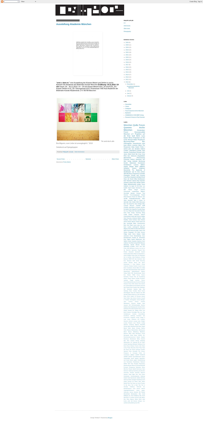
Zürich (140, 399)
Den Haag (132, 209)
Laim (125, 319)
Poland (143, 195)
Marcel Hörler (127, 328)
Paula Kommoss (136, 349)
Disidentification (135, 271)
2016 (127, 67)
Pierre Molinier (136, 234)
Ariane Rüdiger (127, 255)
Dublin (129, 273)
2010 (127, 82)
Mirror (131, 138)
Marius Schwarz (136, 328)
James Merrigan (141, 299)
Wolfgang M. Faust (129, 395)
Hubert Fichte (139, 147)
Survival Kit (131, 381)
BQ (128, 173)
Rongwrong (132, 367)
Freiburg (143, 282)
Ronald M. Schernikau (138, 237)
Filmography (127, 31)
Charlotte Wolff (140, 205)
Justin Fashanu (133, 219)
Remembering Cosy (139, 235)
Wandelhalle (127, 393)
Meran (125, 331)
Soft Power (142, 374)
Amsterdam (141, 130)
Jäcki (139, 219)
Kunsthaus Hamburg (129, 315)
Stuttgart (134, 379)
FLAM (125, 214)
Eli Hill (137, 186)
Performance (132, 152)
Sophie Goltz (127, 377)
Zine (125, 399)
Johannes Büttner (136, 218)
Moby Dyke (132, 333)
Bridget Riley (141, 203)
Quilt (133, 136)
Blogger (110, 417)
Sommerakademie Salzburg (138, 376)
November (130, 84)
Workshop (126, 244)
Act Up (141, 248)
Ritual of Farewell (136, 365)
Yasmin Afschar (135, 244)
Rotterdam (138, 367)
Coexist (140, 266)
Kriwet (137, 221)
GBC (133, 283)
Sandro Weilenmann (136, 239)
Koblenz (129, 312)
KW (130, 305)
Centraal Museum (129, 205)
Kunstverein (141, 163)
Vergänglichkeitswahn (134, 198)
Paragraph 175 (132, 232)
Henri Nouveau (128, 218)
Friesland (126, 283)
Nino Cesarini (130, 340)
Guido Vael (134, 216)
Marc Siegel (142, 326)
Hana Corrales (133, 290)
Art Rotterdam (141, 255)
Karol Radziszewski (133, 307)
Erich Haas (127, 212)
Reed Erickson (128, 196)
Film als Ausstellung (139, 276)
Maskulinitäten (134, 330)
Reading (136, 363)
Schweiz (132, 372)
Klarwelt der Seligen (133, 310)
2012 (127, 77)
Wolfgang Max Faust (139, 395)
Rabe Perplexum (139, 139)
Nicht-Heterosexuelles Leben (134, 230)
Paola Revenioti (131, 347)
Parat (137, 347)
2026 (127, 42)
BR (133, 259)
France (143, 280)
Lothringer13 (135, 227)
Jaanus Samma (137, 298)
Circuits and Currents (138, 175)
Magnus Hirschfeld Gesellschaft (132, 228)
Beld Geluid (136, 260)
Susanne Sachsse (137, 241)
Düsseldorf (137, 211)
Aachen (137, 248)
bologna (140, 401)
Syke (140, 381)
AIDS (125, 173)
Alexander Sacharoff (134, 251)
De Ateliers (126, 209)
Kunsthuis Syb (140, 315)
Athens (129, 145)
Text (131, 383)
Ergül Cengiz (131, 187)
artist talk (130, 401)
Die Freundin (138, 209)
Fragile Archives (134, 280)
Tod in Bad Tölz (136, 385)
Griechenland (127, 216)
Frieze (130, 283)
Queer (143, 182)
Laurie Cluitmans (131, 319)
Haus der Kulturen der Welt (138, 292)
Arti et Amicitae (128, 257)
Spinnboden (133, 377)
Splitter (138, 377)
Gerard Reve (129, 287)
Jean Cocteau (128, 301)
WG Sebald (142, 392)
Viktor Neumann (128, 200)
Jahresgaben (133, 299)
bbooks (135, 401)
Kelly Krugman (134, 308)
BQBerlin (142, 166)
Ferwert (131, 276)
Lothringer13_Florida (135, 150)
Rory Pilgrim (127, 239)
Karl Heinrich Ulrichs (130, 180)
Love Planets (136, 322)
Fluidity (137, 278)
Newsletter (128, 104)
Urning (135, 243)
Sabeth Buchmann (137, 369)
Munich (130, 139)
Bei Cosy (138, 154)
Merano (130, 331)
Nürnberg (142, 340)
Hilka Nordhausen (139, 179)
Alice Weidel (132, 202)
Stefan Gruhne (127, 241)
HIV (125, 289)
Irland (125, 298)
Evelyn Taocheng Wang (138, 212)
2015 (127, 69)
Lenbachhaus (135, 191)
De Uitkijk (142, 267)
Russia (130, 369)
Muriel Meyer (133, 335)
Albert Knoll (131, 154)
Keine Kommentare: (80, 151)
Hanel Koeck (141, 290)
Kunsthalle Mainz (131, 223)
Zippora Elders (134, 399)
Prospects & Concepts (130, 353)
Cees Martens (136, 264)
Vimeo (127, 106)
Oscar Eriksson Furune (133, 346)
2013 (127, 74)
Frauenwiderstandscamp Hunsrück (132, 282)
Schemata (126, 372)
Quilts (135, 125)
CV (125, 23)
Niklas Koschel (141, 338)
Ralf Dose (130, 363)
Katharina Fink (127, 308)
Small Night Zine (133, 374)
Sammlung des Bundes (139, 370)
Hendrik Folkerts (128, 294)
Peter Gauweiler (133, 351)
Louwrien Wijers (137, 145)
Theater (143, 383)
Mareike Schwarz (136, 193)
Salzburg (131, 370)
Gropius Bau (136, 287)
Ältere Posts (115, 159)
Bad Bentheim (138, 259)
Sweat (136, 381)
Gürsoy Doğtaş (141, 216)
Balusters (129, 260)
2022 (127, 52)
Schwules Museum (140, 372)
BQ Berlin (128, 113)
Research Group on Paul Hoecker (135, 117)
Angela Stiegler (129, 166)
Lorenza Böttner (139, 165)
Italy (131, 298)
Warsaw (143, 243)
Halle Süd (142, 289)
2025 (127, 45)
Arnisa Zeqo (135, 255)
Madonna (142, 227)
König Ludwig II (140, 317)
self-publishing (131, 402)
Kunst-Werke (142, 314)
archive (143, 172)
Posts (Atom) (67, 162)
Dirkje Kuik (131, 211)
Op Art (139, 342)
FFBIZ (133, 274)
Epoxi (143, 273)
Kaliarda (126, 307)
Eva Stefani (127, 274)
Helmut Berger (133, 189)
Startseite (88, 159)
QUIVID (130, 356)
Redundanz (142, 363)
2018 (127, 62)
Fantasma (126, 276)
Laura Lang (136, 225)
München (128, 125)
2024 (127, 47)
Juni (128, 93)
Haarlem (136, 289)
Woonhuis (126, 397)
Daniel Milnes (136, 267)
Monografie (126, 335)
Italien (128, 298)
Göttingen (142, 287)
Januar (129, 96)
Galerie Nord (138, 283)
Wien (135, 200)
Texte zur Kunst (137, 383)
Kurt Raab (130, 225)
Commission (129, 267)
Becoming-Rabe (129, 141)
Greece (134, 168)
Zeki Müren (142, 397)
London (129, 227)
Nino (125, 340)
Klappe (125, 310)
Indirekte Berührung (138, 161)
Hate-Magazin (127, 292)
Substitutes (139, 379)
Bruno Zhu (137, 262)
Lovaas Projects (128, 322)
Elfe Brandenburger (136, 273)
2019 (127, 59)
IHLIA (128, 296)
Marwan (129, 330)
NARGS (140, 335)
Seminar (126, 374)
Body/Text (131, 203)
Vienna (131, 392)
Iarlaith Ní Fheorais (136, 296)
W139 (138, 243)
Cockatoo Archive (140, 207)
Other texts (127, 28)
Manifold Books (135, 326)
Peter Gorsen (141, 232)
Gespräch (126, 168)
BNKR (130, 259)
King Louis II (142, 308)
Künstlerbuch (127, 165)
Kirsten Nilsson (131, 221)
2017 (127, 64)
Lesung (135, 321)
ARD (141, 246)
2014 (127, 72)
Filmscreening (141, 157)
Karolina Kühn (141, 307)
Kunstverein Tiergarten (129, 317)
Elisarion (143, 211)
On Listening (134, 342)
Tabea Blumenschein (130, 184)
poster (139, 184)
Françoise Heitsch (129, 159)
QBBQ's (132, 354)
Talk (129, 383)
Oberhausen (127, 342)
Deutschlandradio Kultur (135, 269)
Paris (140, 347)
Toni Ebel (131, 243)
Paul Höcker (137, 182)
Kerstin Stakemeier (130, 163)
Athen (136, 166)
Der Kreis (126, 269)
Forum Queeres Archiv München (134, 111)
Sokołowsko (127, 376)
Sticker (130, 379)
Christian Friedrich (133, 266)
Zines (128, 399)
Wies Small (142, 393)
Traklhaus (132, 386)
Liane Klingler (141, 321)
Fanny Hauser (141, 274)
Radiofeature (136, 361)
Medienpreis (142, 330)
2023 (127, 50)
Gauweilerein (137, 285)
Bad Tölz (126, 203)
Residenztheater (128, 365)
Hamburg (126, 290)
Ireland (143, 296)
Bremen (131, 262)
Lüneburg (131, 324)
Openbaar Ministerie (132, 344)
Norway (137, 340)
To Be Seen (127, 385)
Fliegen (125, 278)
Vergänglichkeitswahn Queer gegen (134, 390)
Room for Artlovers (137, 196)
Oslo (140, 346)
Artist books (127, 26)
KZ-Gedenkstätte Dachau (138, 305)
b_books (132, 246)
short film (137, 402)
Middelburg (136, 331)
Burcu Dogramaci (134, 173)
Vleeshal (136, 392)
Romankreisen (127, 237)
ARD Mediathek (131, 248)
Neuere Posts (61, 159)
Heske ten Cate (135, 294)
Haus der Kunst (128, 179)
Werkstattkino (134, 393)
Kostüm (134, 314)
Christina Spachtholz (129, 207)
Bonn (136, 203)
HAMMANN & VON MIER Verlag (134, 115)
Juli (128, 91)
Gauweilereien (137, 143)
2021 (127, 55)
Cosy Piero (127, 177)
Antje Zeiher (130, 253)
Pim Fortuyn (141, 351)
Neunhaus (126, 338)
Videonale (126, 392)
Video (143, 198)
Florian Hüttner (131, 278)
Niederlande (133, 338)
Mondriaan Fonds (140, 333)
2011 (127, 79)
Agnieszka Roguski (137, 250)
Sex (144, 239)
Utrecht (143, 388)
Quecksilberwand (137, 356)
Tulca (134, 388)
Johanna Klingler (136, 303)
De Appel (131, 186)
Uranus (138, 388)
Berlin (138, 136)
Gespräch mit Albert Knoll (137, 177)
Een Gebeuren (132, 156)
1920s (137, 246)
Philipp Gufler (127, 234)
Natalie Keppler (141, 337)
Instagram (128, 108)
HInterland (129, 289)
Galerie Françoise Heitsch (137, 214)
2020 (127, 57)
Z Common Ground (134, 397)
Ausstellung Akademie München (73, 24)
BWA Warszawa (140, 202)
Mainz (129, 326)
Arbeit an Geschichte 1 (139, 253)
